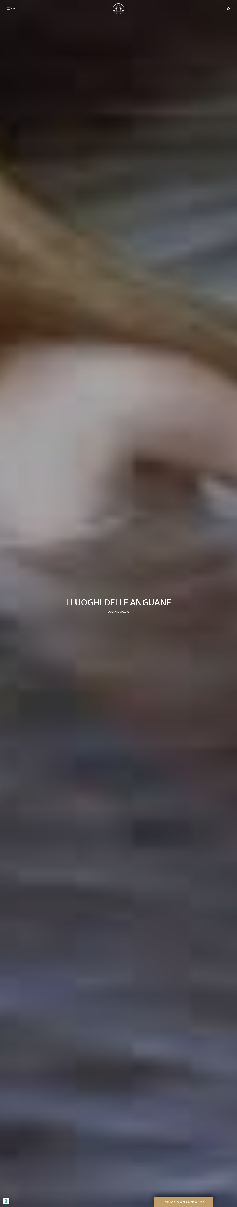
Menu (14, 8)
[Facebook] (4, 595)
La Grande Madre (118, 611)
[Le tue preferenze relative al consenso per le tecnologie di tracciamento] (6, 1201)
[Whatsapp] (4, 620)
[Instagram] (4, 611)
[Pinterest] (4, 603)
